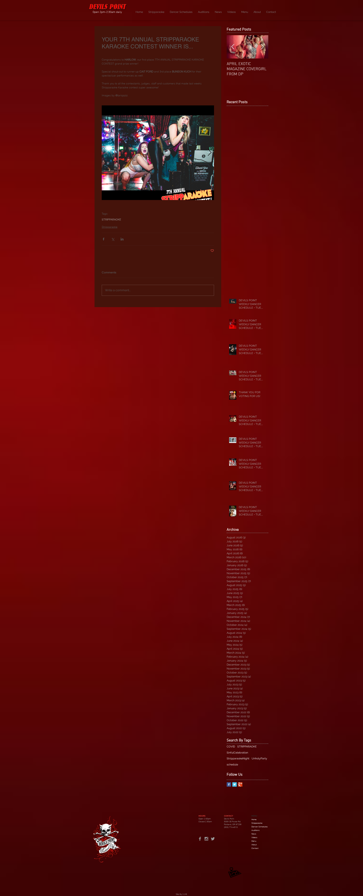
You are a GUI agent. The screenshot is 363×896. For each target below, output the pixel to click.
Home (254, 819)
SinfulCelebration (237, 752)
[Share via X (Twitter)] (113, 239)
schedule (232, 764)
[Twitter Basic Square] (234, 784)
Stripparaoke (109, 227)
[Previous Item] (232, 47)
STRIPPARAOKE (111, 219)
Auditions (255, 830)
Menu (253, 841)
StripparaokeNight (238, 758)
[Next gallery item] (209, 152)
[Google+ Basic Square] (240, 784)
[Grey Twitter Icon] (212, 838)
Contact (254, 848)
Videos (254, 837)
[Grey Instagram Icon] (206, 838)
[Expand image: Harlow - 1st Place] (158, 152)
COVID (231, 746)
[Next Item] (262, 47)
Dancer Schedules (259, 826)
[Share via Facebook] (103, 239)
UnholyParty (259, 758)
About (254, 844)
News (253, 834)
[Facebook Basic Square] (229, 784)
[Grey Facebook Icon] (199, 838)
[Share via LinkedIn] (122, 239)
